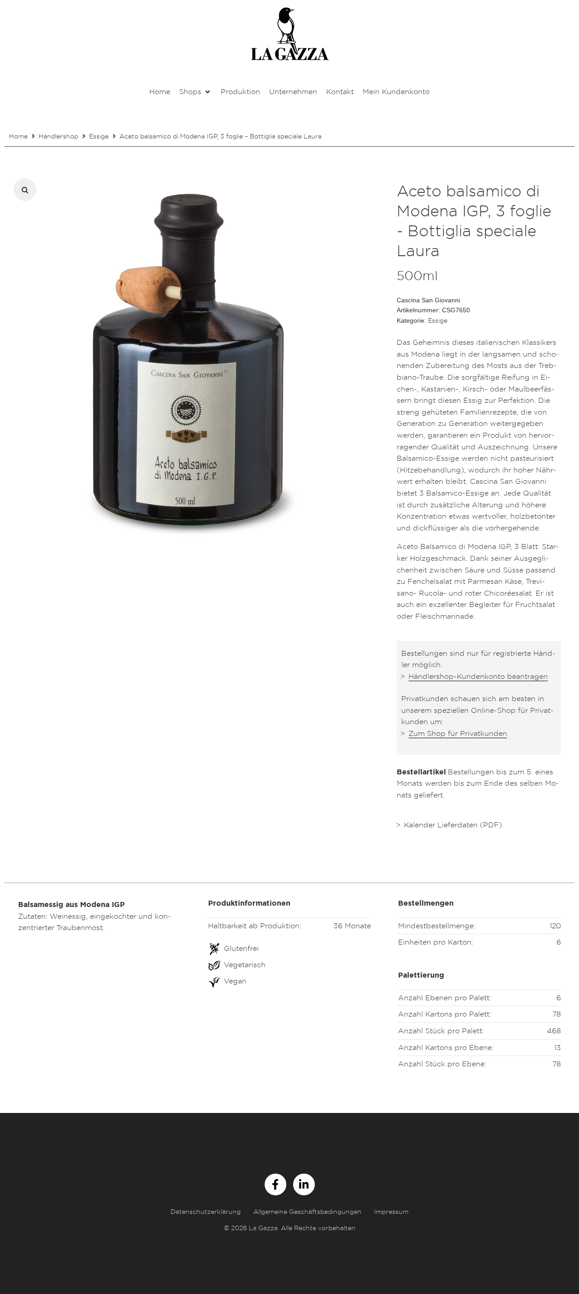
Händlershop (58, 136)
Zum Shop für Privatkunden (457, 733)
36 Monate (352, 925)
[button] (195, 92)
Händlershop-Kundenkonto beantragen (478, 676)
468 (554, 1030)
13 (557, 1047)
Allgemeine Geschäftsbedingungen (307, 1211)
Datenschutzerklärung (206, 1211)
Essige (99, 136)
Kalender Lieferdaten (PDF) (453, 824)
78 (556, 1013)
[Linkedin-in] (304, 1184)
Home (18, 136)
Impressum (391, 1211)
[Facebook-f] (275, 1184)
